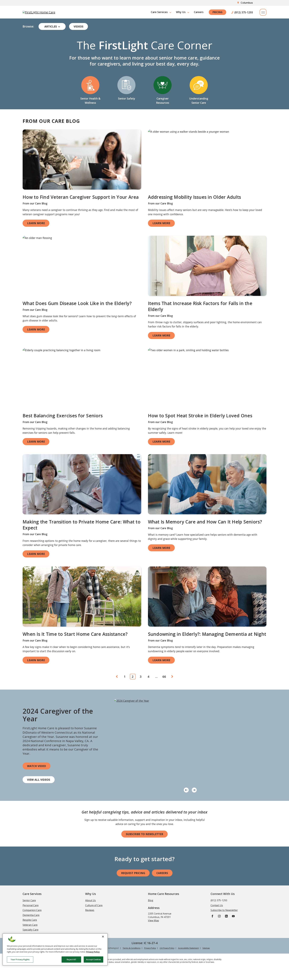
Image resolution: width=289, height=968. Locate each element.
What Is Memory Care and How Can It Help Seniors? (205, 522)
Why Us (181, 12)
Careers (199, 12)
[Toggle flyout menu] (263, 12)
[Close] (103, 936)
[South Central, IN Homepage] (39, 12)
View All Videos (38, 779)
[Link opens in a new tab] (82, 159)
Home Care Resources (163, 894)
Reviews (89, 910)
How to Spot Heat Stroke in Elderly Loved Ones (200, 416)
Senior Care (29, 900)
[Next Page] (172, 677)
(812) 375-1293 (243, 12)
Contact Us (217, 905)
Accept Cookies (93, 959)
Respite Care (30, 920)
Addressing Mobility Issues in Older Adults (194, 197)
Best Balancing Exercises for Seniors (63, 416)
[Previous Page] (117, 677)
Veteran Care (30, 925)
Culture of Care (94, 905)
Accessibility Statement (188, 948)
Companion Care (32, 910)
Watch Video (36, 766)
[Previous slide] (186, 789)
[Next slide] (194, 789)
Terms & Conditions (131, 948)
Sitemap (206, 948)
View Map (153, 920)
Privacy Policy (150, 948)
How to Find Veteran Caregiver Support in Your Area (81, 197)
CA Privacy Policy (167, 948)
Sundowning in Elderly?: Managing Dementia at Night (207, 634)
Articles (50, 26)
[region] (55, 949)
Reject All (71, 959)
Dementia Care (31, 915)
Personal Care (31, 905)
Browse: (28, 26)
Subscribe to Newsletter (144, 834)
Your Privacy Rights (20, 959)
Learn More (36, 223)
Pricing (217, 12)
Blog (150, 900)
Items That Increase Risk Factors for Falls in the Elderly (200, 306)
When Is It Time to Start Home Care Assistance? (75, 634)
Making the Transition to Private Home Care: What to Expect (81, 525)
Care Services (159, 12)
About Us (90, 900)
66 (164, 676)
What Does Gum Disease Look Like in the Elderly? (77, 303)
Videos (78, 26)
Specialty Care (30, 929)
